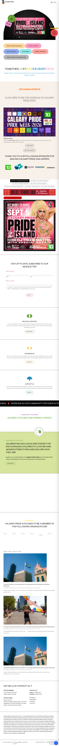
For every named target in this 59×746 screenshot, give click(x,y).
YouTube (32, 701)
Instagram (32, 699)
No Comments (36, 588)
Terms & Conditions (40, 742)
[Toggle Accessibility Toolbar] (56, 743)
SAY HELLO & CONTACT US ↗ (18, 686)
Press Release (28, 588)
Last (31, 276)
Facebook (32, 697)
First (7, 276)
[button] (14, 45)
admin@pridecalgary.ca (9, 588)
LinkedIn (32, 703)
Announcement (20, 588)
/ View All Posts (16, 551)
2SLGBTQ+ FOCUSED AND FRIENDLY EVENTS (29, 418)
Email (10, 280)
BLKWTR (15, 743)
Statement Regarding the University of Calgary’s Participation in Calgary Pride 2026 (29, 667)
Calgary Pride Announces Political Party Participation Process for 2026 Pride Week (29, 627)
